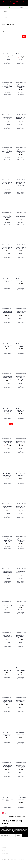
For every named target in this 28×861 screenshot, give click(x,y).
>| (10, 813)
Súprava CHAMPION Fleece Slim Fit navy (21, 248)
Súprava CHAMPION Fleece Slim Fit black (7, 248)
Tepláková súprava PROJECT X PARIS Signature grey (20, 378)
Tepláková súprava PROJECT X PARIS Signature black (7, 702)
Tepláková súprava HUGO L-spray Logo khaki (20, 151)
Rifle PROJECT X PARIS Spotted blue (20, 604)
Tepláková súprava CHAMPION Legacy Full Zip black (7, 216)
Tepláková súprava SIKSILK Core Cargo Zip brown (7, 119)
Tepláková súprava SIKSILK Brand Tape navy (7, 280)
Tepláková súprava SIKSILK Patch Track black (21, 119)
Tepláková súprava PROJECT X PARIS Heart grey (20, 345)
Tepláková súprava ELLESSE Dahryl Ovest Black (7, 767)
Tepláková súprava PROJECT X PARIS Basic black (7, 540)
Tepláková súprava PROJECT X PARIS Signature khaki (7, 669)
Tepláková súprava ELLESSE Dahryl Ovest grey (7, 734)
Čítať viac (4, 826)
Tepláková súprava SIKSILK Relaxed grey (7, 54)
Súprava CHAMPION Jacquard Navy (21, 312)
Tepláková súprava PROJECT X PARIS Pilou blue (20, 636)
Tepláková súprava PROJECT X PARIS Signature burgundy (20, 669)
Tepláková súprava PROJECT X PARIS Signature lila (7, 410)
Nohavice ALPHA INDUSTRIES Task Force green (7, 475)
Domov (2, 21)
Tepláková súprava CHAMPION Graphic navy (7, 313)
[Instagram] (14, 831)
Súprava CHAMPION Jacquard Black (21, 798)
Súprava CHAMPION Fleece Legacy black (21, 215)
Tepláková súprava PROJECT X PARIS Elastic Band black (20, 508)
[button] (24, 7)
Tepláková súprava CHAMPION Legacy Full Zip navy (20, 184)
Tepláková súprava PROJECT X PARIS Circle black (7, 573)
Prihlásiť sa (18, 835)
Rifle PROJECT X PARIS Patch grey (7, 604)
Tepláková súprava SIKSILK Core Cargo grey (7, 86)
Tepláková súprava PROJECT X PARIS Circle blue (20, 540)
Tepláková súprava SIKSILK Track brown (20, 54)
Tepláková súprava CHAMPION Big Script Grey (7, 799)
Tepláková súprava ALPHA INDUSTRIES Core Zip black (7, 443)
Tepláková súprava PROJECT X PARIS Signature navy (7, 378)
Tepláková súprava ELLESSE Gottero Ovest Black (7, 345)
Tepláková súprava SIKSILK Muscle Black (20, 86)
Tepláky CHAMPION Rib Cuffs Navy (7, 507)
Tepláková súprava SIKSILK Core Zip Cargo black (20, 443)
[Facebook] (13, 831)
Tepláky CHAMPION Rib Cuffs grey (20, 474)
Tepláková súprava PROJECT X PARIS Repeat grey (20, 702)
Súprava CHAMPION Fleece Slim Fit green (7, 183)
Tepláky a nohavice (10, 21)
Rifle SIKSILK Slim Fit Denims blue (20, 733)
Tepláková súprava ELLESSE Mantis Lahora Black (20, 767)
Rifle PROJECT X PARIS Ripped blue (7, 636)
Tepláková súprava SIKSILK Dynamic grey (20, 280)
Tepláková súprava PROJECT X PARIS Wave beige (20, 410)
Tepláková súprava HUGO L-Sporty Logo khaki (7, 151)
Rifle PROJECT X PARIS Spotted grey (20, 572)
